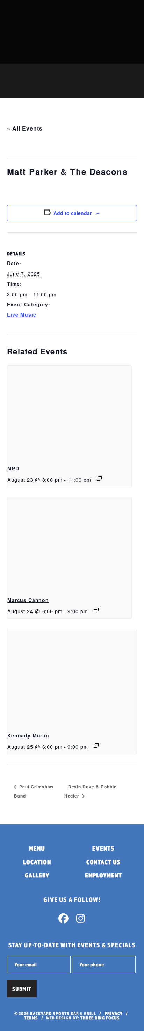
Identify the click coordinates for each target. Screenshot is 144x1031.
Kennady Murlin (28, 735)
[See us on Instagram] (80, 920)
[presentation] (69, 412)
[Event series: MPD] (99, 478)
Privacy (114, 1013)
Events (103, 848)
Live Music (21, 314)
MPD (13, 468)
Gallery (37, 875)
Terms (31, 1018)
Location (37, 862)
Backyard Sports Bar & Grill (50, 31)
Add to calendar (72, 212)
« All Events (25, 128)
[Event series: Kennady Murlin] (96, 745)
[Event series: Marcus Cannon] (96, 610)
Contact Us (103, 862)
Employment (103, 875)
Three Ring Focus (100, 1018)
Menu (37, 848)
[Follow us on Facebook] (64, 920)
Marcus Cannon (28, 599)
